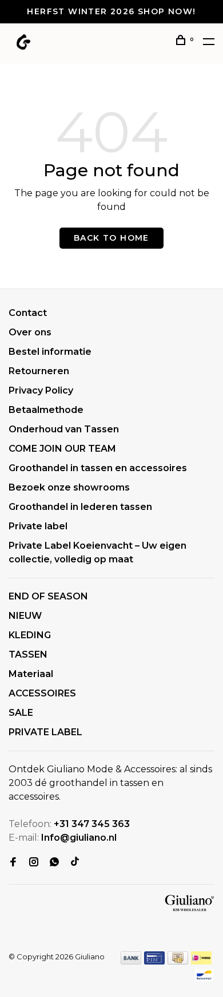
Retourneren (39, 371)
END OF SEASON (48, 596)
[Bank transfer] (131, 961)
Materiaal (31, 673)
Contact (28, 312)
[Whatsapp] (54, 862)
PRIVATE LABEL (45, 732)
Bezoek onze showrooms (69, 487)
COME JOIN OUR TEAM (62, 448)
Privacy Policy (41, 390)
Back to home (111, 238)
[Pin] (154, 961)
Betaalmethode (46, 409)
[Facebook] (13, 862)
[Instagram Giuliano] (33, 862)
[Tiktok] (74, 862)
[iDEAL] (201, 961)
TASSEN (28, 654)
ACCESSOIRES (42, 693)
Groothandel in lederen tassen (80, 506)
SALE (21, 712)
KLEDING (30, 635)
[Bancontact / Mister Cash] (204, 978)
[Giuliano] (189, 903)
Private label (38, 526)
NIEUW (25, 615)
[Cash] (178, 961)
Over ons (30, 332)
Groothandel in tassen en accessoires (98, 468)
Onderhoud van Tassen (64, 429)
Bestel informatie (50, 351)
